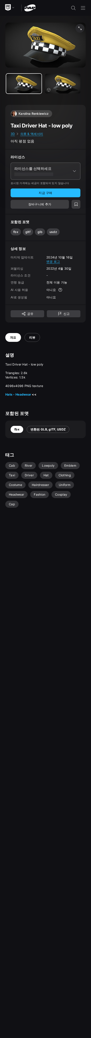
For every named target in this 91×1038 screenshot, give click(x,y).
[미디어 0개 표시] (24, 83)
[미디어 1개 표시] (62, 83)
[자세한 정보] (60, 289)
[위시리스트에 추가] (76, 204)
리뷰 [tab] (32, 337)
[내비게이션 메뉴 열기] (83, 7)
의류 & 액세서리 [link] (31, 134)
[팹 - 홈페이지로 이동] (30, 7)
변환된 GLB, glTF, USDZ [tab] (48, 429)
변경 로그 (53, 261)
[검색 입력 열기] (73, 7)
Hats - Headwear (18, 394)
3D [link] (13, 134)
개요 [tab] (13, 337)
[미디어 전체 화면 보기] (80, 28)
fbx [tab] (16, 429)
